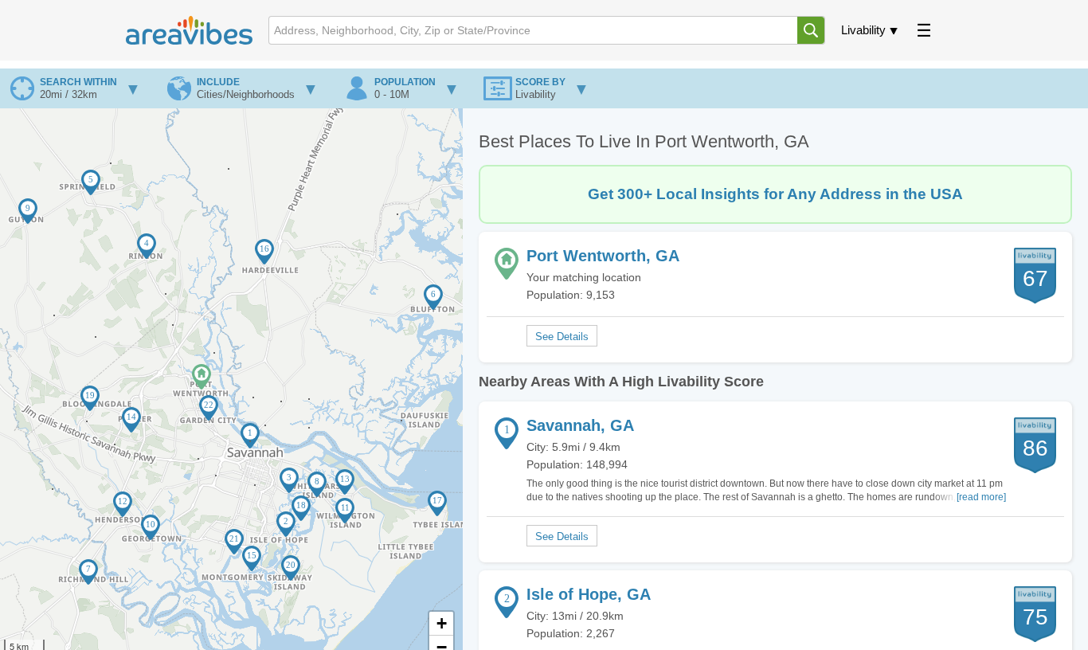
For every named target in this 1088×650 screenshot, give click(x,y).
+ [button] (441, 623)
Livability (863, 30)
